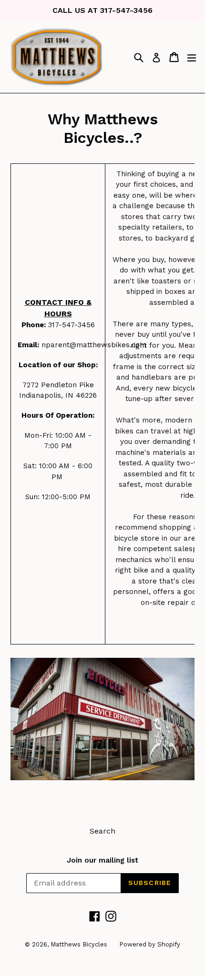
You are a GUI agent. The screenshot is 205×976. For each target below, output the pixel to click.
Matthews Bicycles (79, 944)
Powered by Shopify (149, 944)
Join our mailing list (102, 860)
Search (102, 830)
